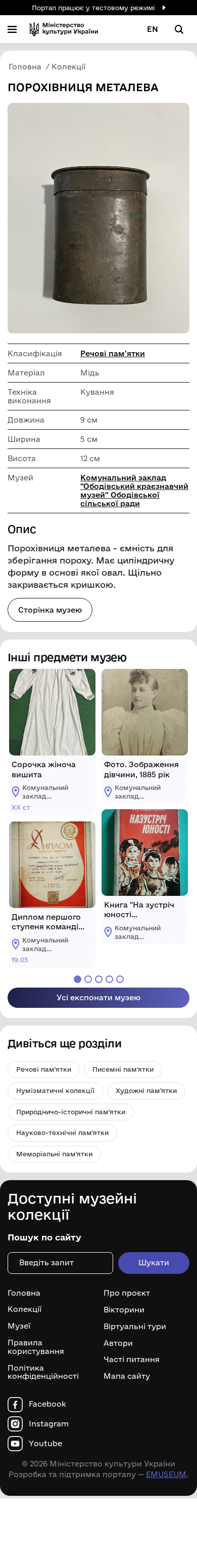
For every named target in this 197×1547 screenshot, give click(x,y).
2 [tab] (88, 979)
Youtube (45, 1444)
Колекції (24, 1309)
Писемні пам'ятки (123, 1069)
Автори (118, 1343)
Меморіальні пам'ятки (54, 1153)
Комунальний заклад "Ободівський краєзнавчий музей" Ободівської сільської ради (134, 490)
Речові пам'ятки (112, 353)
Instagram (49, 1424)
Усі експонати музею (98, 997)
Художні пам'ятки (146, 1090)
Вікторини (124, 1310)
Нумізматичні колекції (55, 1090)
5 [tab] (120, 979)
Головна (24, 1293)
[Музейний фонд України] (64, 29)
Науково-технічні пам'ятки (62, 1132)
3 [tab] (99, 979)
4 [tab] (109, 979)
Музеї (19, 1326)
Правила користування (36, 1347)
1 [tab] (77, 979)
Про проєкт (127, 1293)
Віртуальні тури (135, 1327)
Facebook (47, 1404)
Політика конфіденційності (43, 1372)
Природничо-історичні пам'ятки (70, 1111)
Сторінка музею (50, 610)
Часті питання (132, 1359)
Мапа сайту (127, 1376)
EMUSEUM (166, 1474)
